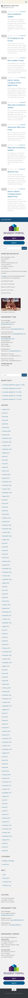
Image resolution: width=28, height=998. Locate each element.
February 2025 (6, 474)
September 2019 (7, 706)
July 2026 (5, 413)
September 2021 (7, 622)
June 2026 (5, 416)
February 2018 (6, 774)
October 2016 (6, 832)
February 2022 (6, 604)
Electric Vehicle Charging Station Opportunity (14, 82)
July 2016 (5, 843)
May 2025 (5, 463)
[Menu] (26, 2)
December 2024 (7, 481)
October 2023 (6, 532)
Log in (4, 874)
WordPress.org (7, 885)
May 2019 (5, 720)
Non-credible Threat (16, 60)
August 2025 (6, 453)
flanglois (23, 11)
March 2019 (6, 727)
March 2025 (6, 471)
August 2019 (6, 709)
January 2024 (6, 521)
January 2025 (6, 478)
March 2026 (6, 427)
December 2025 (7, 438)
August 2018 (6, 753)
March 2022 (6, 601)
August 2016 (6, 839)
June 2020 (5, 673)
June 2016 (5, 847)
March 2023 (6, 557)
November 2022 (7, 572)
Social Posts (6, 864)
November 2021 (7, 615)
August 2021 (6, 626)
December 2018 (7, 738)
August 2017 (6, 796)
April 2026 (5, 424)
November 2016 (7, 829)
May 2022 (5, 594)
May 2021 (5, 637)
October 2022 (6, 575)
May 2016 (5, 850)
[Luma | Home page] (3, 2)
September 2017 (7, 792)
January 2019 (6, 735)
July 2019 (5, 713)
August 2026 (6, 409)
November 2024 (7, 485)
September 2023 (7, 536)
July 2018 (5, 756)
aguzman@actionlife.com (17, 329)
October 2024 (6, 489)
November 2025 (7, 442)
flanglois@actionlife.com (7, 324)
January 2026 (6, 434)
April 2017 (5, 811)
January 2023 (6, 565)
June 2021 (5, 633)
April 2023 (5, 554)
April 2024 (5, 510)
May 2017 (5, 807)
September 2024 (7, 492)
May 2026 (5, 420)
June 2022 (5, 590)
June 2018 (5, 760)
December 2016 (7, 825)
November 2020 (7, 655)
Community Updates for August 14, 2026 (14, 385)
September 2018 (7, 749)
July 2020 (5, 670)
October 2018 (6, 745)
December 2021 (7, 612)
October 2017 (6, 789)
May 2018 (5, 764)
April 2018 (5, 767)
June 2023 (5, 547)
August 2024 (6, 496)
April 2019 (5, 724)
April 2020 (5, 680)
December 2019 (7, 695)
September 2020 (7, 662)
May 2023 (5, 550)
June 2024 (5, 503)
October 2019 (6, 702)
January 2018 (6, 778)
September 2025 (7, 449)
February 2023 (6, 561)
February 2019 (6, 731)
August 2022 (6, 583)
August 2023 (6, 539)
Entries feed (6, 878)
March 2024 (6, 514)
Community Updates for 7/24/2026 (12, 395)
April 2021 (5, 641)
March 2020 (6, 684)
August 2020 (6, 666)
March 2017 (6, 814)
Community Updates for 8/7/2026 (12, 388)
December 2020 (7, 651)
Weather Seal (13, 172)
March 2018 (6, 771)
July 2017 (5, 800)
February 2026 (6, 431)
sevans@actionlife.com (15, 351)
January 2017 (6, 821)
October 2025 (6, 445)
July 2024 (5, 500)
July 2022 (5, 586)
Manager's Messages (8, 860)
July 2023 (5, 543)
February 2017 (6, 818)
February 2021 (6, 648)
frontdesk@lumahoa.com (19, 334)
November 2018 (7, 742)
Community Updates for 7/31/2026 (12, 392)
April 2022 (5, 597)
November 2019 (7, 698)
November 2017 (7, 785)
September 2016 (7, 836)
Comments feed (7, 882)
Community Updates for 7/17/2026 (12, 399)
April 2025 (5, 467)
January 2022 (6, 608)
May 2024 (5, 507)
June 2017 (5, 803)
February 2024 (6, 518)
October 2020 (6, 659)
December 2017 (7, 782)
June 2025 (5, 460)
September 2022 (7, 579)
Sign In (14, 238)
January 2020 (6, 691)
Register (14, 243)
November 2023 (7, 528)
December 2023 (7, 525)
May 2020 (5, 677)
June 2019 (5, 717)
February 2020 (6, 688)
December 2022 (7, 568)
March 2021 (6, 644)
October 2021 (6, 619)
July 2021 (5, 630)
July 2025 (5, 456)
